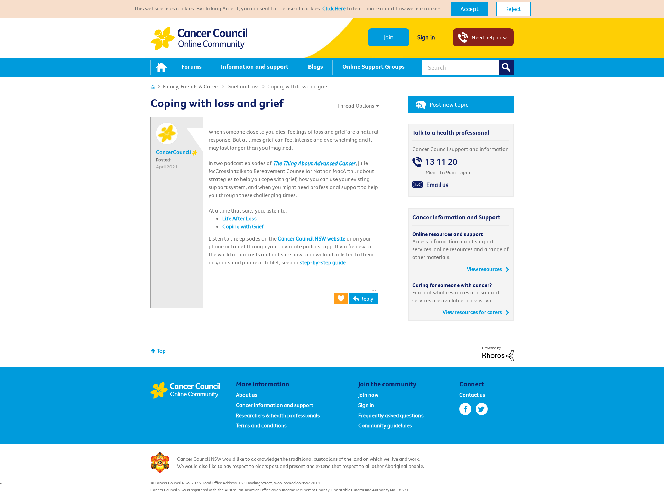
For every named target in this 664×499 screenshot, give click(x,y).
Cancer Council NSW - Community (198, 38)
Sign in (426, 37)
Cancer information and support (274, 405)
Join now (368, 394)
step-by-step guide (323, 262)
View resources (484, 268)
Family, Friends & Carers (191, 86)
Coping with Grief (243, 226)
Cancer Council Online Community (193, 390)
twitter (482, 409)
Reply (367, 298)
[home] (161, 67)
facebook (465, 409)
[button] (469, 9)
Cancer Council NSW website (311, 238)
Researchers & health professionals (278, 415)
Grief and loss (243, 86)
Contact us (472, 394)
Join (389, 37)
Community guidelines (385, 425)
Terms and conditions (261, 425)
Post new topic (449, 105)
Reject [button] (513, 9)
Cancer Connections (153, 87)
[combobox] (468, 67)
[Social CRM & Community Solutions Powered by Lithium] (498, 353)
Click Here (334, 8)
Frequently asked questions (391, 415)
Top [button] (161, 350)
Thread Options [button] (356, 105)
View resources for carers (472, 312)
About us (246, 394)
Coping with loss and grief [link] (298, 86)
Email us (437, 185)
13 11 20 (441, 162)
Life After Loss (239, 218)
